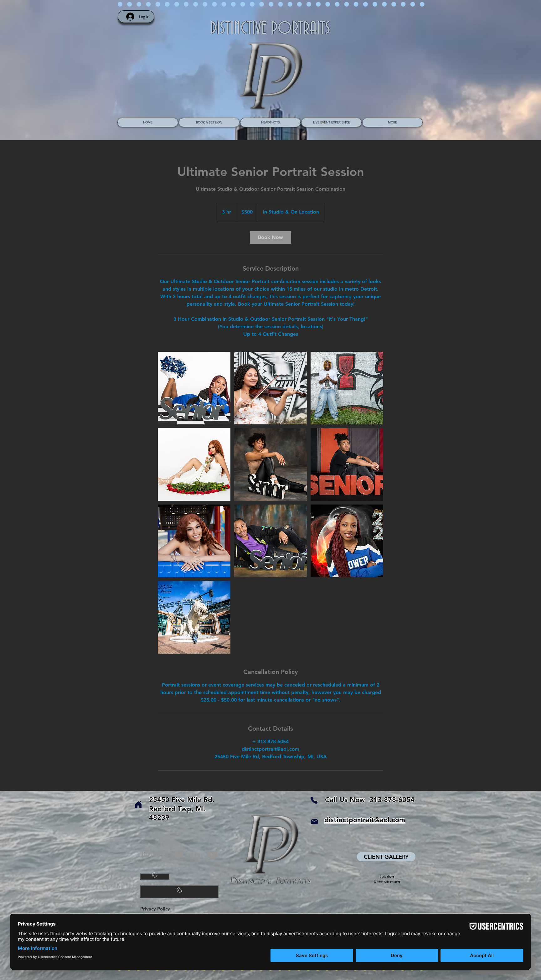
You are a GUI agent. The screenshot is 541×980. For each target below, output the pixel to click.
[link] (270, 237)
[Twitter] (179, 854)
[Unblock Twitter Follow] (155, 876)
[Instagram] (146, 854)
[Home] (138, 804)
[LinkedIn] (195, 854)
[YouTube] (212, 854)
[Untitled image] (194, 388)
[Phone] (314, 800)
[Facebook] (163, 854)
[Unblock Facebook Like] (179, 892)
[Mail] (314, 821)
